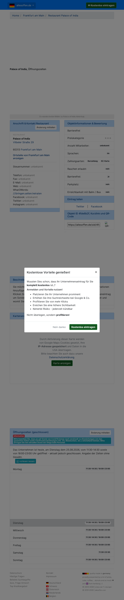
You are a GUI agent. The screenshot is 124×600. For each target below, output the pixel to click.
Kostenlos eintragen (83, 327)
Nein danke (59, 327)
